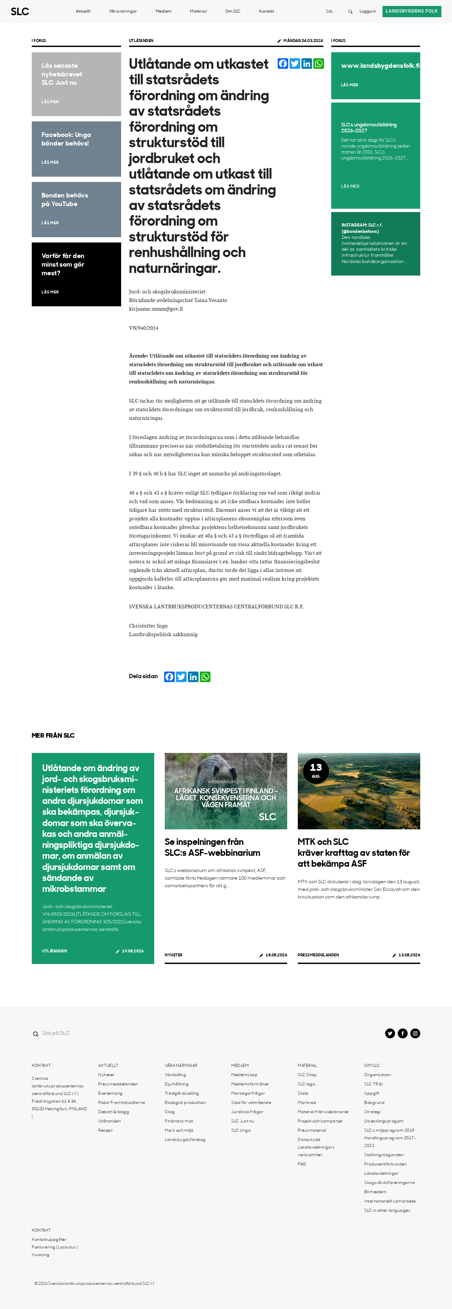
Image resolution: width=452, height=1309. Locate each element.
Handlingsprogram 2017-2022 (390, 1142)
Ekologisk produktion (185, 1103)
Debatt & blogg (113, 1112)
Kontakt (266, 12)
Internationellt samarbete (390, 1201)
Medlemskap (244, 1075)
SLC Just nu (242, 1121)
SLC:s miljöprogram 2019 (389, 1131)
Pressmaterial (312, 1131)
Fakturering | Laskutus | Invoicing (54, 1251)
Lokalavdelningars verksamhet (316, 1151)
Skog (170, 1112)
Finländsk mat (179, 1121)
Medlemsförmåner (250, 1084)
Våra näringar (123, 12)
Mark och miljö (179, 1131)
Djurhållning (177, 1084)
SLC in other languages (387, 1211)
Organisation (377, 1075)
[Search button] (350, 11)
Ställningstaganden (384, 1155)
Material (198, 12)
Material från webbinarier (323, 1112)
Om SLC (233, 12)
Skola (303, 1094)
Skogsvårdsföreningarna (389, 1183)
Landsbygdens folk (412, 11)
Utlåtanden (141, 41)
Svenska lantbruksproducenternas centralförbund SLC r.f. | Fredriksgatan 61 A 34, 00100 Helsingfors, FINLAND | (59, 1098)
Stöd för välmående (251, 1103)
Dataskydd (309, 1140)
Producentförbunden (385, 1164)
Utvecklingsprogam (384, 1121)
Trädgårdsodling (182, 1094)
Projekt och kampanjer (320, 1121)
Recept (105, 1131)
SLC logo (306, 1084)
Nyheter (174, 955)
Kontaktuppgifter (49, 1240)
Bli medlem (375, 1192)
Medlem (164, 12)
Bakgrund (374, 1103)
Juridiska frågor (247, 1112)
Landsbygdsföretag (185, 1140)
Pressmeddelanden (318, 955)
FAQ (302, 1164)
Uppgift (372, 1094)
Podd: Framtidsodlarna (121, 1103)
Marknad (307, 1103)
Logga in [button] (368, 12)
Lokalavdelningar (381, 1174)
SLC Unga (241, 1131)
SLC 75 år (374, 1084)
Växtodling (175, 1075)
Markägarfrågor (248, 1094)
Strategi (372, 1112)
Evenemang (110, 1094)
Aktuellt (83, 12)
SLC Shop (307, 1075)
